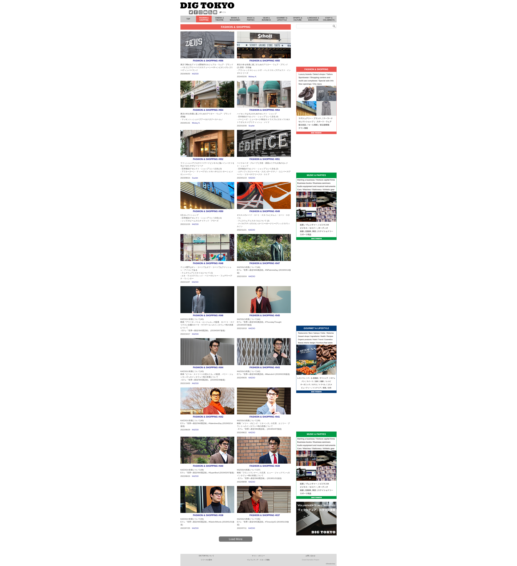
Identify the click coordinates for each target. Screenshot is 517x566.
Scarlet (251, 126)
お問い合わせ (310, 556)
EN (224, 12)
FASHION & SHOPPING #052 (208, 159)
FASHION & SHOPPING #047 (264, 263)
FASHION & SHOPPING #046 (208, 315)
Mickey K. (253, 76)
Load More (235, 539)
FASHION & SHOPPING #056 (208, 60)
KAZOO (195, 74)
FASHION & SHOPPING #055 (264, 60)
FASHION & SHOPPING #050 (208, 211)
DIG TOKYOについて (206, 556)
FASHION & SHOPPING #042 (208, 417)
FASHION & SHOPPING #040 (208, 466)
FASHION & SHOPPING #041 (264, 417)
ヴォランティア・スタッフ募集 (258, 560)
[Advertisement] (288, 8)
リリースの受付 (206, 560)
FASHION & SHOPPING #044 (208, 367)
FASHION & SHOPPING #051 (264, 159)
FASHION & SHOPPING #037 (264, 515)
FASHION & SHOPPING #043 (264, 367)
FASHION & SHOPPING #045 (264, 315)
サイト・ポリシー (258, 556)
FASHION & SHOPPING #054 (208, 110)
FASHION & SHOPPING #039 (264, 466)
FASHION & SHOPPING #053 (264, 110)
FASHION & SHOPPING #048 (208, 263)
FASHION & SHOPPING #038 (208, 515)
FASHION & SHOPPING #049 (264, 211)
